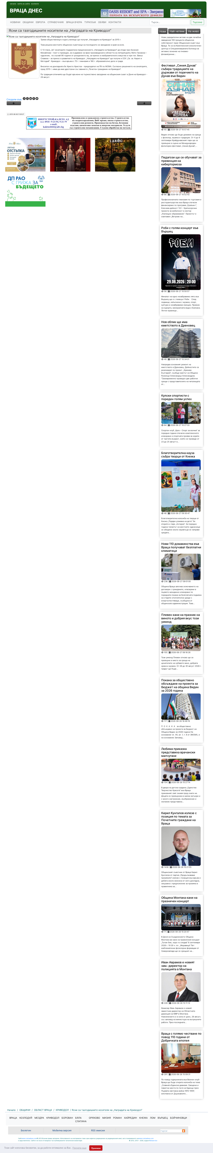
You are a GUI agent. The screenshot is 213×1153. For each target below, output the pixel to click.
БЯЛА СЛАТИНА (81, 1119)
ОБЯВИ (102, 22)
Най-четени (177, 31)
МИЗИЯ (106, 1117)
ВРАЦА (13, 1117)
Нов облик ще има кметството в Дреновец (178, 298)
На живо (193, 31)
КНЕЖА (143, 1117)
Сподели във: (14, 99)
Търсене (197, 22)
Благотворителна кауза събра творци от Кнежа (178, 429)
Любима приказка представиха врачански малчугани (178, 726)
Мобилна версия (61, 1130)
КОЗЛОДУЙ (25, 1117)
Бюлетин (26, 1130)
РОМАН (117, 1117)
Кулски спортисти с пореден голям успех (176, 371)
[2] (144, 103)
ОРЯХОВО (94, 1117)
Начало (13, 4)
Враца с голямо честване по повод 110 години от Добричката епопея (181, 1011)
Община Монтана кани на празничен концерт (179, 873)
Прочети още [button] (79, 1148)
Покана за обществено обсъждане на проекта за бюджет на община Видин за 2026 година (180, 660)
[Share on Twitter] (37, 98)
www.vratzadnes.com (29, 1138)
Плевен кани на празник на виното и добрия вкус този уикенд (180, 592)
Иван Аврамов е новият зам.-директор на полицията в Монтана (178, 940)
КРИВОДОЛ (52, 1117)
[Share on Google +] (27, 98)
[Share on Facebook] (24, 98)
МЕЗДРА (39, 1117)
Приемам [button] (96, 1148)
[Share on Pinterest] (33, 98)
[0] (14, 103)
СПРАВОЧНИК (56, 22)
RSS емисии (98, 1130)
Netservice (153, 1140)
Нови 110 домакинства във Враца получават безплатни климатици (181, 521)
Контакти (35, 4)
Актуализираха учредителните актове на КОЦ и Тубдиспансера (179, 1083)
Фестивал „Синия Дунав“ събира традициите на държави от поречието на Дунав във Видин (179, 45)
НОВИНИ (15, 22)
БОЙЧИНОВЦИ (178, 1117)
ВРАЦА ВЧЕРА (74, 22)
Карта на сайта (24, 4)
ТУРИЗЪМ (90, 22)
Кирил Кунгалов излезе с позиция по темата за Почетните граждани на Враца (179, 792)
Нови (163, 31)
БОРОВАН (67, 1117)
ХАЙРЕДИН (130, 1117)
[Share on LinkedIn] (30, 98)
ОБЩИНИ (28, 22)
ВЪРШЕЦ (163, 1117)
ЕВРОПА (40, 22)
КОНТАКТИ (115, 22)
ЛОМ (152, 1117)
